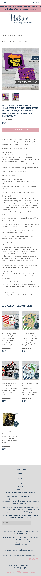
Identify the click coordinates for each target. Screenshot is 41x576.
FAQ (20, 481)
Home (4, 35)
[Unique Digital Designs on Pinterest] (33, 560)
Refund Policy (19, 555)
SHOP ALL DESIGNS (20, 476)
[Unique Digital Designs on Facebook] (30, 560)
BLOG (20, 486)
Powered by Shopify (19, 568)
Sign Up (35, 523)
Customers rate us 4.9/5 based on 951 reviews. (21, 550)
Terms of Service (31, 555)
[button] (6, 349)
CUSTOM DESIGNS (26, 509)
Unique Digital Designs (22, 565)
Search (20, 473)
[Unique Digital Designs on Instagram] (37, 560)
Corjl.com (23, 503)
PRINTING (20, 484)
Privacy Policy (7, 555)
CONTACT (20, 489)
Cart (37, 3)
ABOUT (20, 478)
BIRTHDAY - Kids (16, 35)
